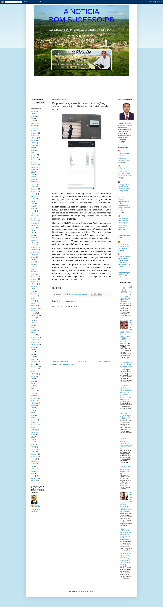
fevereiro (34, 126)
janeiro (33, 128)
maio (32, 118)
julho (32, 113)
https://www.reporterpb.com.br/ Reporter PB (124, 274)
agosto (33, 111)
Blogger (91, 591)
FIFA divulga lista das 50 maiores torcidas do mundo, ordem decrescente (126, 365)
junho (32, 116)
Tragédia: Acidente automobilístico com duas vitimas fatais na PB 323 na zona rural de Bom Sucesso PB (125, 391)
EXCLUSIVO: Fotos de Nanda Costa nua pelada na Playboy (125, 416)
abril (32, 121)
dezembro (34, 131)
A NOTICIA (63, 294)
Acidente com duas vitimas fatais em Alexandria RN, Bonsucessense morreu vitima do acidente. (125, 559)
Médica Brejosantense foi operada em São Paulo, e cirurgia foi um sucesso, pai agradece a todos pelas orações (126, 502)
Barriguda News (123, 185)
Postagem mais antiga (103, 361)
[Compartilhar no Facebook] (99, 294)
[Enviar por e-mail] (92, 294)
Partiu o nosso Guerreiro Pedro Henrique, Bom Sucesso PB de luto (125, 469)
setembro (34, 138)
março (33, 123)
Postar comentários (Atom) (66, 365)
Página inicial (82, 361)
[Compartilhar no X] (96, 294)
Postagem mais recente (60, 361)
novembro (34, 133)
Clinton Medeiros (124, 153)
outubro (33, 135)
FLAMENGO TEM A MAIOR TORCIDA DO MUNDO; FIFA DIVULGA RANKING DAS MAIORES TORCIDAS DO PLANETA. (126, 331)
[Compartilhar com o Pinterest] (101, 294)
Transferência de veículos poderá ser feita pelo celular (124, 188)
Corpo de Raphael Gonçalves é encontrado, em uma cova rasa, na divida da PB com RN (126, 443)
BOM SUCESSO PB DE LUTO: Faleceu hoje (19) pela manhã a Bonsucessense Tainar (125, 533)
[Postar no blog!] (94, 294)
